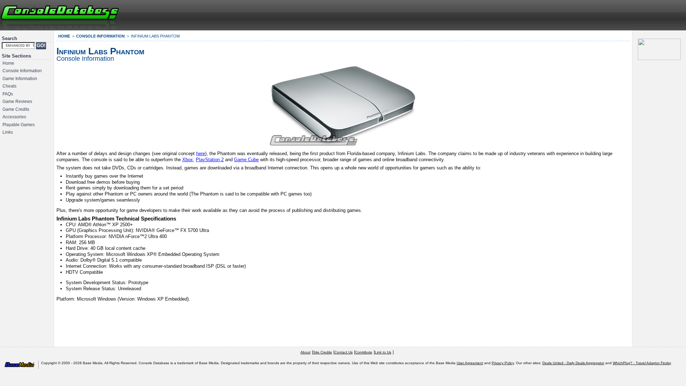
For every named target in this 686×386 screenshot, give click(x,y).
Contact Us (343, 352)
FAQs (8, 94)
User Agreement (470, 363)
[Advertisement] (598, 14)
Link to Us (383, 352)
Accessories (14, 117)
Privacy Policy (503, 363)
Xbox (187, 159)
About (305, 352)
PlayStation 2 (210, 159)
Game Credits (16, 109)
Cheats (9, 86)
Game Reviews (17, 101)
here (200, 153)
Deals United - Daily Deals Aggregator (573, 363)
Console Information (22, 71)
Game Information (20, 78)
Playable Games (19, 125)
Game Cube (246, 159)
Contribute (363, 352)
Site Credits (322, 352)
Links (8, 132)
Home (8, 63)
